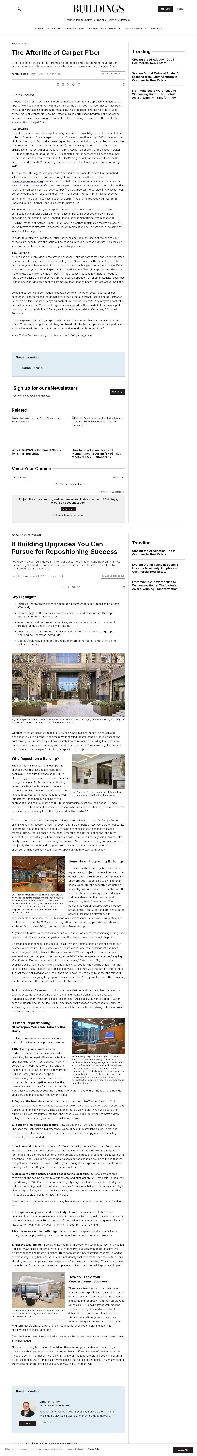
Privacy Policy (94, 1449)
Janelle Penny (20, 576)
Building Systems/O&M (48, 28)
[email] (78, 84)
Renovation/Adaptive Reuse (26, 535)
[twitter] (68, 84)
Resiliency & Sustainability (104, 28)
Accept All (182, 1450)
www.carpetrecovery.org (28, 181)
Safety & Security (135, 28)
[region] (68, 485)
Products (156, 28)
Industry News (20, 44)
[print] (123, 84)
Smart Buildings (74, 28)
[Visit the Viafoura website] (117, 492)
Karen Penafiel (20, 73)
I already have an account (68, 515)
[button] (14, 9)
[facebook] (58, 84)
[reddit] (73, 84)
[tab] (20, 477)
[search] (19, 9)
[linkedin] (63, 84)
